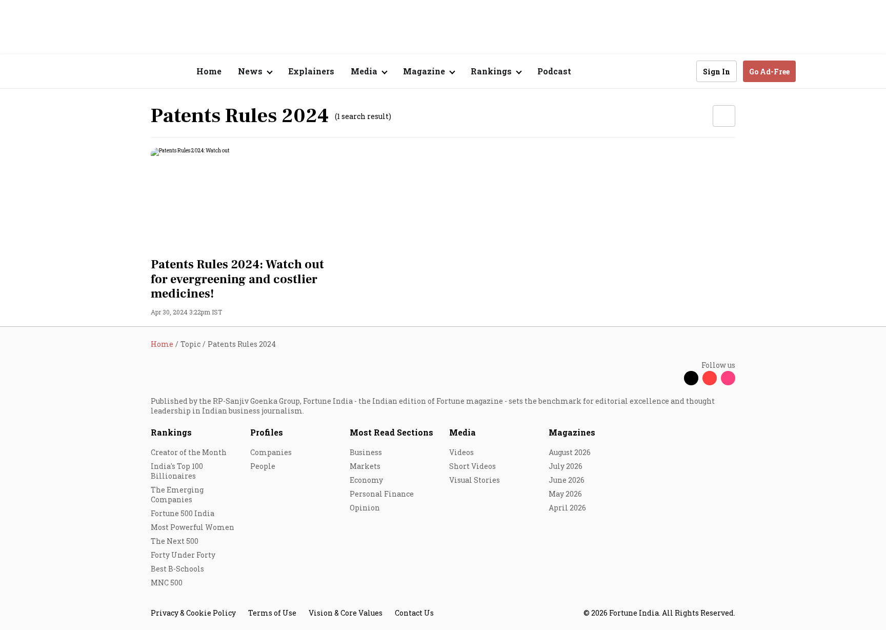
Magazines (572, 432)
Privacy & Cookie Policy (193, 613)
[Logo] (145, 72)
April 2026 (567, 508)
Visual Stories (474, 480)
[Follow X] (691, 378)
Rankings (171, 432)
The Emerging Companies (177, 494)
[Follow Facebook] (673, 378)
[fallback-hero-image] (243, 199)
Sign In (716, 71)
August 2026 (570, 452)
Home (209, 71)
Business (366, 452)
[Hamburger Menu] (96, 71)
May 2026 (565, 494)
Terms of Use (272, 613)
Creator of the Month (189, 452)
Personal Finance (382, 494)
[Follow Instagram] (728, 378)
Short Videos (472, 466)
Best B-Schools (177, 569)
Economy (366, 480)
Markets (365, 466)
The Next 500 (174, 541)
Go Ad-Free (769, 71)
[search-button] (682, 71)
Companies (271, 452)
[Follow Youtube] (709, 378)
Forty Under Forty (183, 555)
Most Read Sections (391, 432)
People (262, 466)
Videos (461, 452)
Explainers (311, 71)
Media (462, 432)
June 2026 (567, 480)
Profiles (266, 432)
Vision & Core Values (345, 613)
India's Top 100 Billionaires (177, 471)
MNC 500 (167, 582)
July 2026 (565, 466)
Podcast (554, 71)
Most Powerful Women (192, 527)
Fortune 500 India (182, 513)
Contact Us (414, 613)
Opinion (365, 508)
